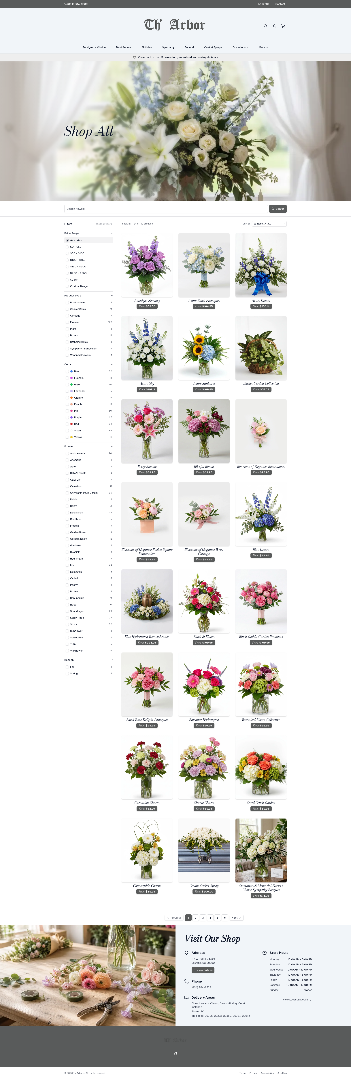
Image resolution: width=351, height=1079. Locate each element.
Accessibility (267, 1073)
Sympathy (168, 47)
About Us (263, 4)
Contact (280, 4)
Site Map (282, 1073)
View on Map (205, 970)
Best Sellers (123, 47)
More (262, 47)
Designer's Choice (94, 47)
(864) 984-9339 (77, 4)
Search (280, 208)
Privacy (253, 1073)
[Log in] (274, 26)
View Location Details (296, 999)
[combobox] (269, 224)
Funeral (189, 47)
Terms (242, 1073)
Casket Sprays (213, 47)
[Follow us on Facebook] (175, 1054)
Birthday (146, 47)
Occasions (239, 47)
